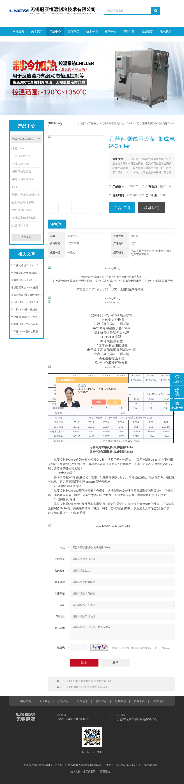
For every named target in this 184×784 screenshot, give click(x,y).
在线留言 (147, 31)
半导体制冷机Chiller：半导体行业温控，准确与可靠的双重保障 (26, 265)
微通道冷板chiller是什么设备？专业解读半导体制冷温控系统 (26, 280)
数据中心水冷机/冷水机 (26, 194)
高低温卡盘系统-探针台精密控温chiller (26, 295)
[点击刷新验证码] (99, 647)
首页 (83, 123)
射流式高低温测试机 (24, 217)
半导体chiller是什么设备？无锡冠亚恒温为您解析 (26, 317)
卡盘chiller (18, 148)
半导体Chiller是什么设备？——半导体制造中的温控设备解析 (26, 331)
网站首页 (18, 31)
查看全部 (26, 237)
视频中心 (110, 31)
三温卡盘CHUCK (22, 156)
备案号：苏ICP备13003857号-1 (123, 765)
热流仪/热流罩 (20, 163)
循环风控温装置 (21, 171)
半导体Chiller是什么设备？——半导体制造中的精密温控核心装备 (26, 324)
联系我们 (165, 31)
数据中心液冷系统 (23, 202)
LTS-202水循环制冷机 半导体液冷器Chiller (85, 687)
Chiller (16, 187)
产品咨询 (122, 207)
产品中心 (55, 31)
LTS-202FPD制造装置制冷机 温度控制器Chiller (88, 681)
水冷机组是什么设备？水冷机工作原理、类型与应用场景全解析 (26, 302)
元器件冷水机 (20, 225)
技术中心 (92, 31)
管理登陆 (105, 771)
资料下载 (129, 31)
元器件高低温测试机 (24, 139)
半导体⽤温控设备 (23, 179)
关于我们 (37, 31)
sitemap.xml (150, 765)
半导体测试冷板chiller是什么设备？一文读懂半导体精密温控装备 (26, 272)
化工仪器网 (89, 771)
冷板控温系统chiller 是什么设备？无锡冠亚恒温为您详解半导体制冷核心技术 (26, 287)
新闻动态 (73, 31)
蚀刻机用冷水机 (21, 210)
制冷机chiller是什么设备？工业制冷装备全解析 (26, 309)
